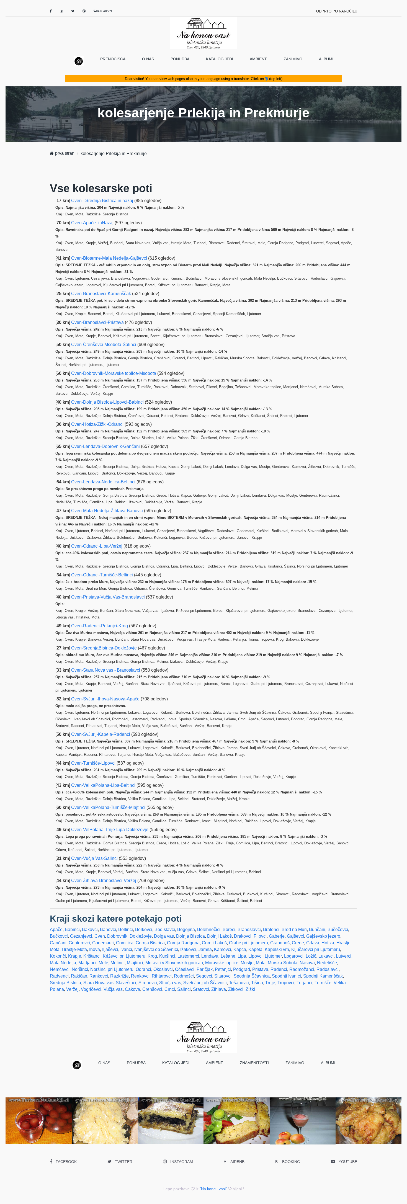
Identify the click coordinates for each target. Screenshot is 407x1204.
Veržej (72, 989)
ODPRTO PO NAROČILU (336, 11)
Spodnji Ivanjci (286, 976)
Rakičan (79, 976)
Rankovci (98, 976)
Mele (103, 962)
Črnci (169, 989)
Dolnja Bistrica (190, 936)
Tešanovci (239, 982)
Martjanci (87, 962)
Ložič (311, 956)
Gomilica (124, 942)
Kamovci (222, 949)
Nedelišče (327, 962)
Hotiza (327, 942)
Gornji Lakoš (214, 942)
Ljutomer (273, 956)
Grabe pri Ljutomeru (248, 942)
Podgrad (241, 969)
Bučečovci (338, 929)
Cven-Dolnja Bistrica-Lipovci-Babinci (108, 402)
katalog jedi (219, 59)
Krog (152, 956)
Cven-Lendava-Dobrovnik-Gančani (106, 446)
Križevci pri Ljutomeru (124, 956)
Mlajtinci (135, 962)
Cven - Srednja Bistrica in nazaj (102, 200)
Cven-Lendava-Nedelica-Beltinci (103, 481)
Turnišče (323, 982)
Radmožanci (301, 969)
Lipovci (255, 956)
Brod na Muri (294, 929)
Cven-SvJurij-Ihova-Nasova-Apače (106, 699)
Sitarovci (222, 976)
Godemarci (103, 942)
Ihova (94, 949)
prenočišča (112, 59)
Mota (261, 962)
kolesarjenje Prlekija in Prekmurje (114, 153)
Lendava (209, 956)
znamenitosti (254, 1063)
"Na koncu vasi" (213, 1189)
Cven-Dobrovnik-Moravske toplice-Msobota (114, 373)
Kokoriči (58, 956)
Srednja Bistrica (65, 982)
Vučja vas (113, 989)
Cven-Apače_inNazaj (93, 222)
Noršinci (80, 969)
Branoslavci (249, 929)
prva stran (64, 153)
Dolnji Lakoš (219, 936)
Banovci (108, 929)
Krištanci (92, 956)
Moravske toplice (221, 962)
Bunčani (317, 929)
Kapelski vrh (277, 949)
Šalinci (184, 989)
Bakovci (90, 929)
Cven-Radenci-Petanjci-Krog (100, 625)
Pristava (260, 969)
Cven (99, 936)
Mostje (247, 962)
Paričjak (205, 969)
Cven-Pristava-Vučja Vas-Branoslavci (108, 597)
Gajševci (295, 936)
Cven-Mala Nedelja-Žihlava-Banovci (107, 510)
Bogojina (186, 929)
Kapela (255, 949)
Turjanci (304, 982)
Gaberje (277, 936)
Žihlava (218, 989)
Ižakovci (188, 949)
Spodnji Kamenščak (323, 976)
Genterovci (79, 942)
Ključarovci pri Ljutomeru (315, 949)
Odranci (143, 969)
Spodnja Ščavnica (252, 976)
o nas (148, 59)
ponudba (180, 59)
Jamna (205, 949)
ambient (258, 59)
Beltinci (125, 929)
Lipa (242, 956)
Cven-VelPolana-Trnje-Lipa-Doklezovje (110, 829)
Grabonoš (280, 942)
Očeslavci (184, 969)
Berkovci (143, 929)
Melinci (117, 962)
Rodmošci (184, 976)
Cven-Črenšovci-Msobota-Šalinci (104, 344)
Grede (298, 942)
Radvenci (59, 976)
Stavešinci (126, 982)
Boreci (229, 929)
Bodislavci (164, 929)
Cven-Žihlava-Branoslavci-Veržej (104, 880)
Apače (56, 929)
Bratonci (271, 929)
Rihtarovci (162, 976)
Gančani (58, 942)
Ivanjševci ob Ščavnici (156, 949)
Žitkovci (235, 989)
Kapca (239, 949)
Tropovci (285, 982)
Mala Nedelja (63, 962)
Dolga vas (164, 936)
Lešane (228, 956)
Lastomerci (188, 956)
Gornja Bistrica (150, 942)
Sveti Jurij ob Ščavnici (205, 982)
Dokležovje (141, 936)
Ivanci (126, 949)
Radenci (279, 969)
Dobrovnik (117, 936)
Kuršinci (167, 956)
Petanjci (223, 969)
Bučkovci (59, 936)
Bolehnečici (208, 929)
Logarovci (293, 956)
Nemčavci (59, 969)
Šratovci (201, 989)
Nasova (307, 962)
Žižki (250, 989)
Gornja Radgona (183, 942)
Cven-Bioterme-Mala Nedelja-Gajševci (109, 258)
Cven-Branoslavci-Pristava (98, 322)
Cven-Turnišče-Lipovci (94, 763)
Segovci (204, 976)
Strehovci (147, 982)
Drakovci (242, 936)
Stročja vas (170, 982)
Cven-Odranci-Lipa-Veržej (97, 546)
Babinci (72, 929)
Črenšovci (152, 989)
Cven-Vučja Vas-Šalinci (95, 858)
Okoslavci (163, 969)
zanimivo (293, 59)
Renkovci (140, 976)
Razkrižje (119, 976)
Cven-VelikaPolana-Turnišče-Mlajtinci (108, 807)
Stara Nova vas (98, 982)
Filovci (260, 936)
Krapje (74, 956)
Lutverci (343, 956)
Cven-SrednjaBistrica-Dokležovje (104, 648)
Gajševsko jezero (323, 936)
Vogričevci (91, 989)
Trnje (270, 982)
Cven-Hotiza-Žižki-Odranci (98, 424)
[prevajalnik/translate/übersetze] (84, 11)
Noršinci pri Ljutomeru (111, 969)
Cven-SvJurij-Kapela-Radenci (101, 734)
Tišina (257, 982)
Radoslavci (327, 969)
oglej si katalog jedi (106, 1133)
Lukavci (326, 956)
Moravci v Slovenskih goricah (174, 962)
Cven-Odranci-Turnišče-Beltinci (102, 575)
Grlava (312, 942)
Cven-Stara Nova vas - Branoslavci (106, 670)
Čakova (132, 989)
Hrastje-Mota (74, 949)
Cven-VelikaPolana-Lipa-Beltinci (103, 785)
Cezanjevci (81, 936)
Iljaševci (110, 949)
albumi (326, 59)
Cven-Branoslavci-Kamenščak (101, 293)
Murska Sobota (282, 962)
